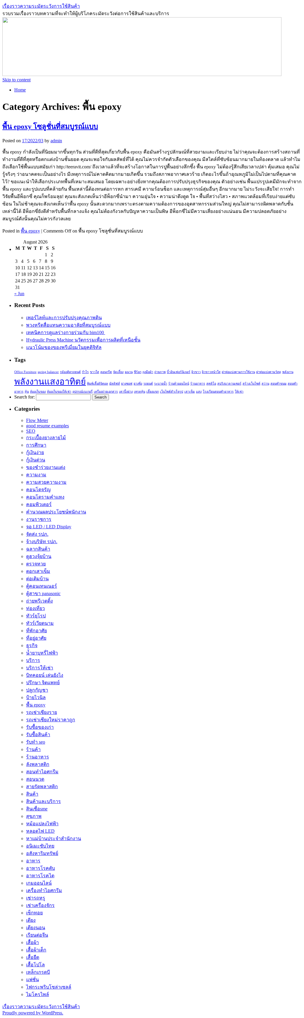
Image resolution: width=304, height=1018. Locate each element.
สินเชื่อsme (37, 808)
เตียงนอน (35, 927)
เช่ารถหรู (35, 897)
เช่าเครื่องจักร (40, 905)
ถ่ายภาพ (160, 372)
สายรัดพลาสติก (42, 786)
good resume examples (47, 425)
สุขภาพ (34, 816)
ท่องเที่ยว (35, 608)
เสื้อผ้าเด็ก (36, 949)
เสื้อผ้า (32, 942)
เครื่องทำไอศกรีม (44, 890)
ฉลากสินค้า (38, 548)
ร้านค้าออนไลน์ (178, 383)
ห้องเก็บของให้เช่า (59, 391)
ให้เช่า (239, 391)
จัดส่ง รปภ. (37, 534)
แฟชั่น (32, 979)
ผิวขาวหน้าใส (211, 372)
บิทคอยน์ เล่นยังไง (44, 675)
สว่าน (265, 383)
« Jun (19, 293)
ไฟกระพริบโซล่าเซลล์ (48, 986)
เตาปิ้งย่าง (126, 391)
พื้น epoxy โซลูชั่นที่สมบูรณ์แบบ (50, 126)
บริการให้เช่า (39, 667)
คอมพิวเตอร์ (39, 504)
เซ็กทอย (34, 912)
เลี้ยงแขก (152, 391)
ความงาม (36, 474)
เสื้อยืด (32, 957)
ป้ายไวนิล (36, 697)
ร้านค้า (33, 749)
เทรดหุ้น (139, 391)
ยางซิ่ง (138, 383)
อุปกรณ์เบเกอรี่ (82, 391)
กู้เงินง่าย (35, 452)
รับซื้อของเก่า (40, 727)
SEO (30, 431)
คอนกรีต (106, 372)
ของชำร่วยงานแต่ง (45, 467)
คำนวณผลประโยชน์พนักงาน (56, 511)
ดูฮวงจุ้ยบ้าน (38, 556)
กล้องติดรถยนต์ (70, 372)
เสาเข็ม (189, 391)
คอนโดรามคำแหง (45, 496)
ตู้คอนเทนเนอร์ (41, 586)
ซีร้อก (137, 372)
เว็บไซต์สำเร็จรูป (171, 391)
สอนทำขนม (278, 383)
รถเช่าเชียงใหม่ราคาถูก (50, 719)
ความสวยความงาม (46, 482)
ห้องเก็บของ (38, 391)
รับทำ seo (35, 741)
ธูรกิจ (31, 645)
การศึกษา (36, 445)
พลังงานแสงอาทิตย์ (50, 381)
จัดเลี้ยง (118, 372)
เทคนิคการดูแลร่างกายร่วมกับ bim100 (65, 332)
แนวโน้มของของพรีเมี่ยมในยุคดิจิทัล (64, 347)
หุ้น (27, 391)
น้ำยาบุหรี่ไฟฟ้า (42, 652)
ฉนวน (129, 372)
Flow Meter (37, 420)
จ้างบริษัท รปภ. (41, 541)
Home (20, 89)
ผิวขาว (196, 372)
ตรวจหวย (36, 563)
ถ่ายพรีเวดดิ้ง (39, 600)
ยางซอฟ (126, 383)
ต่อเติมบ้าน (37, 578)
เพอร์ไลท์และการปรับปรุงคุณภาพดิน (64, 317)
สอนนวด (35, 779)
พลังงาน (287, 372)
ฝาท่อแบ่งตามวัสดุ (268, 372)
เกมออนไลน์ (39, 883)
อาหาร (33, 860)
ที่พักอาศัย (36, 630)
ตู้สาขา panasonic (43, 593)
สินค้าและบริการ (43, 801)
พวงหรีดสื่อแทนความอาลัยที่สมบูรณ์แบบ (68, 325)
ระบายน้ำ (160, 383)
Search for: (24, 396)
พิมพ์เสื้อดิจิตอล (97, 383)
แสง (199, 391)
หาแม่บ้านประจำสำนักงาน (53, 838)
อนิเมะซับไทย (40, 845)
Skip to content (16, 79)
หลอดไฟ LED (40, 831)
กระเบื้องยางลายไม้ (46, 437)
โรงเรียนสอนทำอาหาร (218, 391)
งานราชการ (38, 519)
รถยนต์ (148, 383)
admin (56, 140)
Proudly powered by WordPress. (32, 1012)
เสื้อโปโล (35, 964)
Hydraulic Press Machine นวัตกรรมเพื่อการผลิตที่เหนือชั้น (83, 339)
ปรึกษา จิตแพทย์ (43, 682)
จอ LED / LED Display (48, 526)
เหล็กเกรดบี (38, 972)
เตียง (31, 920)
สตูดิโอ (211, 383)
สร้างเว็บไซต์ (251, 383)
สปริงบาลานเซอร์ (229, 383)
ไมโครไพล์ (37, 994)
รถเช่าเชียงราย (41, 712)
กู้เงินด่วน (35, 459)
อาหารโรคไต (40, 875)
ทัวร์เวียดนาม (40, 623)
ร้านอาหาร (197, 383)
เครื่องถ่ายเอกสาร (106, 391)
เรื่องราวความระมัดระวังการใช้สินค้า (41, 6)
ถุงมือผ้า (147, 372)
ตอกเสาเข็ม (38, 571)
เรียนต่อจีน (37, 935)
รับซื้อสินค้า (38, 734)
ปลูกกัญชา (37, 690)
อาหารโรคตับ (40, 868)
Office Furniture (25, 372)
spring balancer (48, 372)
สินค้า (32, 793)
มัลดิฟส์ (114, 383)
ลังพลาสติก (37, 764)
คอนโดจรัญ (38, 489)
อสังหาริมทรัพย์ (42, 853)
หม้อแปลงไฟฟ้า (42, 823)
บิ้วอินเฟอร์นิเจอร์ (178, 372)
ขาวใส (94, 372)
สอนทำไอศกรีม (42, 771)
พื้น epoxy (30, 230)
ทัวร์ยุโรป (36, 615)
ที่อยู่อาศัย (36, 638)
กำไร (85, 372)
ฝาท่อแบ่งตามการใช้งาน (238, 372)
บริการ (33, 660)
